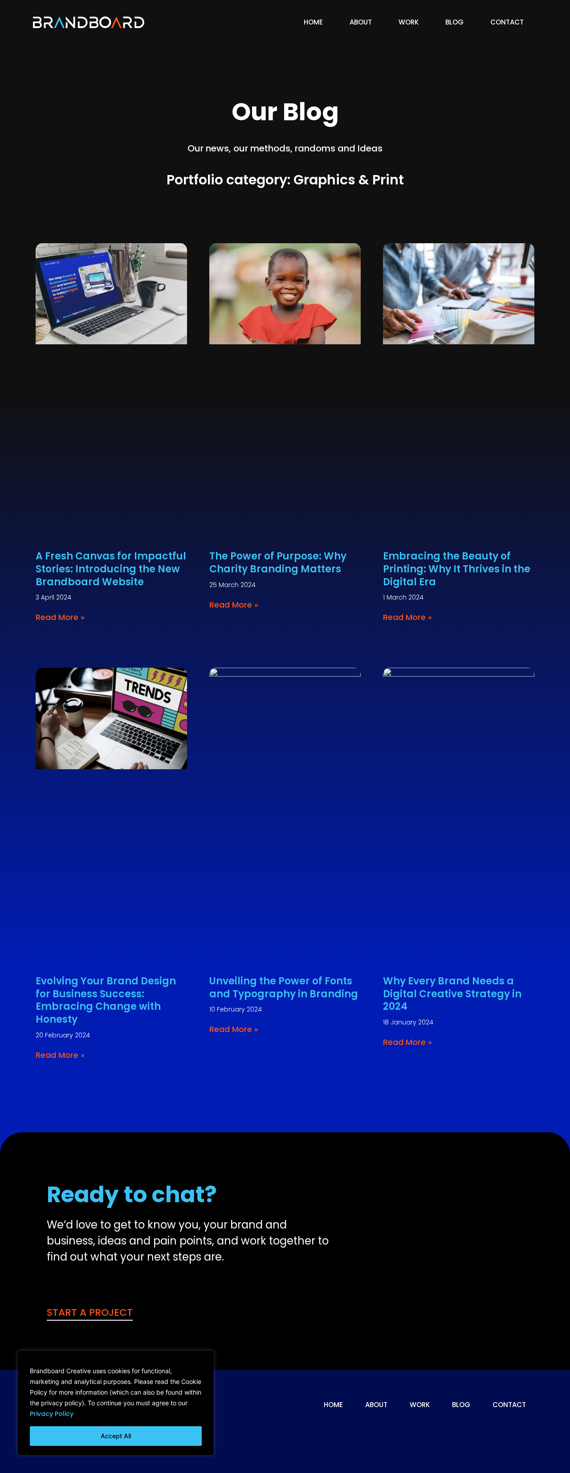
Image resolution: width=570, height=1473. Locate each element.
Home (313, 22)
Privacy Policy (51, 1413)
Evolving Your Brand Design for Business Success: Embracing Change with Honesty (106, 1000)
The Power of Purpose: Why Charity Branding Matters (277, 562)
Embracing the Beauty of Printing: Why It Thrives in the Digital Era (456, 568)
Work (409, 22)
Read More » (60, 617)
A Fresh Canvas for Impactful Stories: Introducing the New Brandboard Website (111, 568)
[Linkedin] (517, 1437)
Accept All (116, 1436)
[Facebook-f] (481, 1437)
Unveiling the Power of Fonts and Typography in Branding (283, 987)
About (361, 22)
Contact (507, 22)
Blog (454, 22)
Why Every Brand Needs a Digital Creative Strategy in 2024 (452, 993)
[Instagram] (446, 1437)
